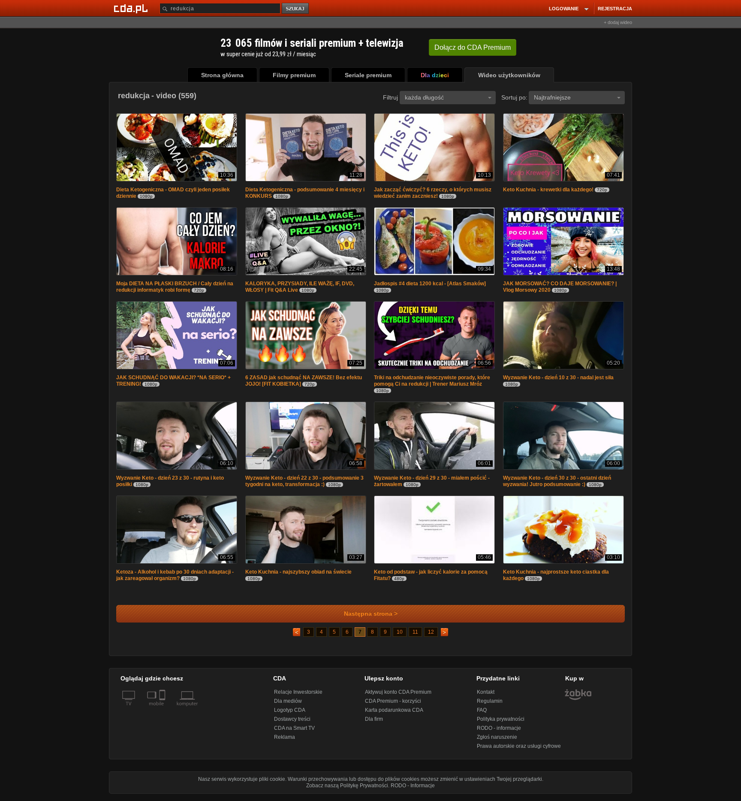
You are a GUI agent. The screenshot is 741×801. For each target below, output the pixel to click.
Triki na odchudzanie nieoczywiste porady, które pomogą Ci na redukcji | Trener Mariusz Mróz (432, 383)
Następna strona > (371, 618)
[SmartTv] (163, 713)
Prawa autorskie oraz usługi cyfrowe (519, 750)
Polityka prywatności (500, 723)
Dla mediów (288, 705)
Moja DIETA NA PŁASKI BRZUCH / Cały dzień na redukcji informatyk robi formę (174, 288)
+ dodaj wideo (618, 22)
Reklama (284, 741)
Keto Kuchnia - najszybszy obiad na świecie (298, 576)
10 (400, 636)
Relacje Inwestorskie (298, 696)
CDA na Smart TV (294, 732)
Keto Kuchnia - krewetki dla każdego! (548, 190)
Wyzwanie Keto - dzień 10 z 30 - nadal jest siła (558, 380)
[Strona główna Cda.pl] (132, 8)
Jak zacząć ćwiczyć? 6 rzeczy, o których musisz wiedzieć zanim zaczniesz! (432, 193)
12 (431, 636)
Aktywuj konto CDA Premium (398, 696)
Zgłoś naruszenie (497, 741)
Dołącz (472, 47)
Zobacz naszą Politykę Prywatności (347, 790)
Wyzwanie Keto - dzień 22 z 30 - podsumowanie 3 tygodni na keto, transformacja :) (304, 484)
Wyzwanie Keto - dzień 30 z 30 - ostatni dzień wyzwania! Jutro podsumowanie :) (557, 484)
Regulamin (490, 705)
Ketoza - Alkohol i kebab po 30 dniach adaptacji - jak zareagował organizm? (175, 579)
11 (415, 636)
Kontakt (485, 696)
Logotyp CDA (289, 714)
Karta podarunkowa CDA (394, 714)
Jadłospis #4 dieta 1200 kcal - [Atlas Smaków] (430, 285)
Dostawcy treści (292, 723)
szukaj (296, 9)
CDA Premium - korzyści (393, 705)
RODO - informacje (499, 732)
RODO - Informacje (413, 790)
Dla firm (374, 723)
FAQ (482, 714)
